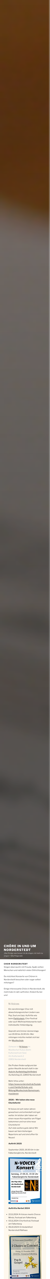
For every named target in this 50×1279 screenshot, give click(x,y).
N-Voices (23, 1046)
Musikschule (17, 1040)
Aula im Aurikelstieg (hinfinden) (22, 1072)
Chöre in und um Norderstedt (20, 948)
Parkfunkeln (18, 1018)
